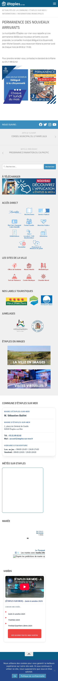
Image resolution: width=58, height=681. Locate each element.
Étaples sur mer (38, 10)
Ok (15, 676)
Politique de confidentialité (32, 676)
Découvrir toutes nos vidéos (24, 635)
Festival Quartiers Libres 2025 (20, 626)
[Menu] (54, 3)
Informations (9, 14)
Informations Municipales (30, 14)
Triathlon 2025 (14, 620)
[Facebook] (40, 124)
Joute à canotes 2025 (16, 614)
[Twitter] (45, 124)
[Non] (54, 670)
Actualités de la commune (15, 10)
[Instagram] (49, 124)
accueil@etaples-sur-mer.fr (21, 439)
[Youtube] (54, 124)
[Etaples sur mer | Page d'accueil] (17, 3)
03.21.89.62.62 (15, 436)
